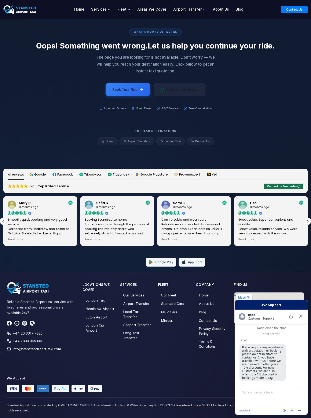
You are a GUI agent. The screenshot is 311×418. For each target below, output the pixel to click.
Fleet (122, 9)
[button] (38, 174)
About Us (221, 9)
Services (99, 9)
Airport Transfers (139, 141)
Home (79, 9)
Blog (240, 9)
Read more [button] (15, 239)
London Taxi (173, 141)
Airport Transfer (187, 9)
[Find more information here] (271, 357)
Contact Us (294, 9)
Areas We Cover (152, 9)
